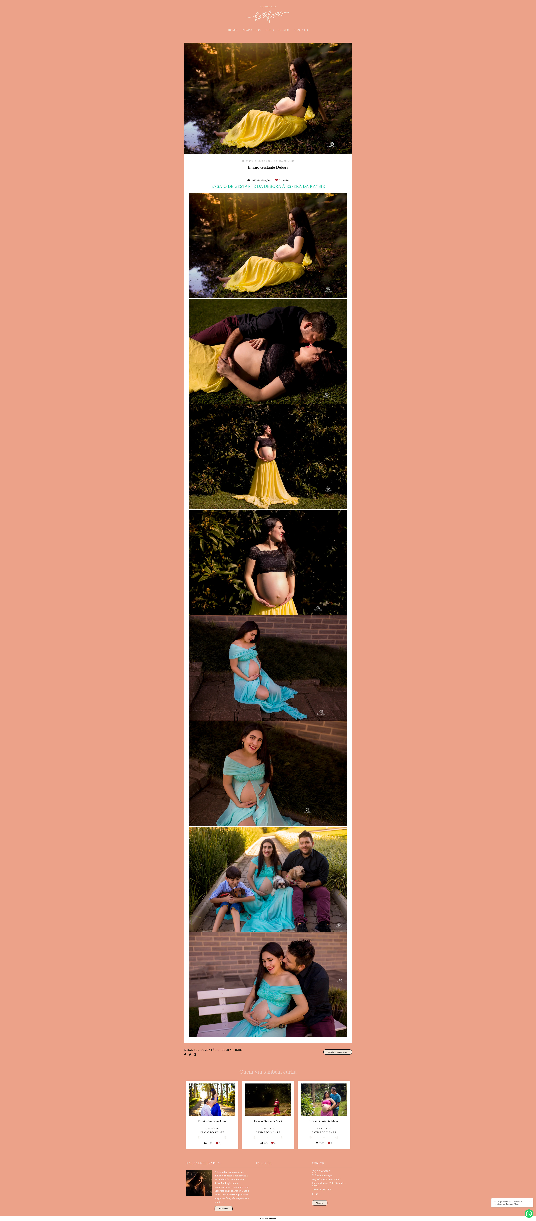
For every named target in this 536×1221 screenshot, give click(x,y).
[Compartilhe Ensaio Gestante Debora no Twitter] (190, 1054)
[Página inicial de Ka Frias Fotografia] (268, 13)
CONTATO (301, 30)
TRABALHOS (251, 30)
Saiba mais (223, 1208)
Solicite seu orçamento (337, 1052)
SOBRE (284, 30)
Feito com (268, 1219)
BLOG (269, 30)
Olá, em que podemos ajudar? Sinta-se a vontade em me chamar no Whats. (508, 1202)
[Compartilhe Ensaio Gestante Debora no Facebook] (185, 1054)
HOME (232, 30)
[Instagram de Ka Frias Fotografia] (317, 1194)
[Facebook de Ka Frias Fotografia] (313, 1194)
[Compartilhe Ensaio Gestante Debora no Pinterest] (195, 1054)
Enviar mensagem (324, 1175)
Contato (319, 1203)
